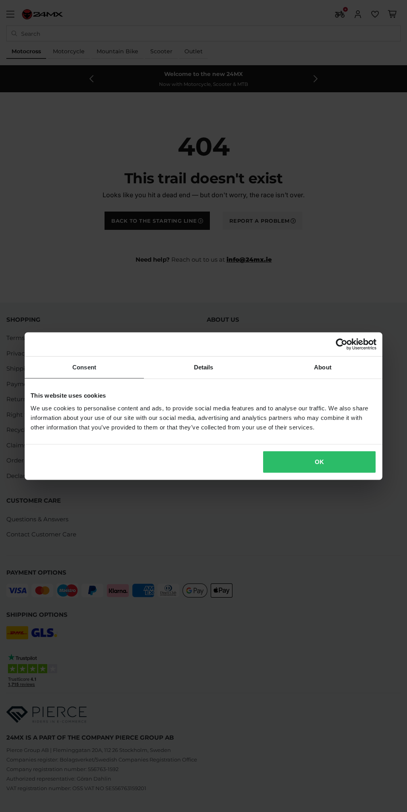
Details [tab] (203, 367)
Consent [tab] (84, 367)
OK (319, 461)
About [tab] (322, 367)
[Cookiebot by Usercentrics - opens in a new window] (341, 344)
